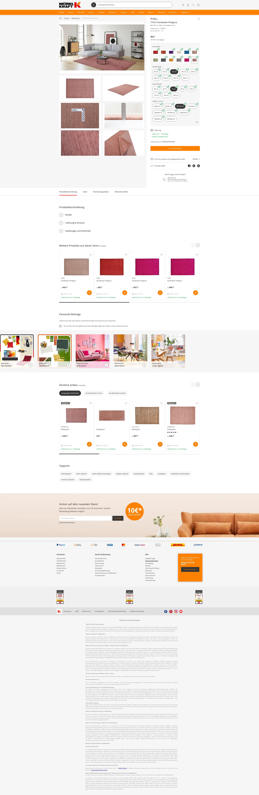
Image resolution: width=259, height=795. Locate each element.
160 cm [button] (183, 72)
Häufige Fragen (150, 558)
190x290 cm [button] (158, 119)
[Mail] (198, 166)
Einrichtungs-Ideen (101, 192)
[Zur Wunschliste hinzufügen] (199, 19)
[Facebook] (189, 166)
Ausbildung (149, 578)
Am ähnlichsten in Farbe (117, 393)
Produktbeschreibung (68, 192)
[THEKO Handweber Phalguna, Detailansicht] (80, 143)
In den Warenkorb (175, 148)
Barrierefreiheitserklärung (117, 611)
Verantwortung (150, 580)
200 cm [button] (193, 72)
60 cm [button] (156, 72)
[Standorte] (183, 5)
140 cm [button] (191, 89)
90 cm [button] (165, 72)
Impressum (67, 611)
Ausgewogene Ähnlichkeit (70, 393)
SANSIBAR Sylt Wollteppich (68, 401)
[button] (155, 52)
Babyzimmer (61, 563)
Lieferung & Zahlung (152, 568)
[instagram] (175, 611)
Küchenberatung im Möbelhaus (106, 573)
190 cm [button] (166, 95)
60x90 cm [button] (168, 106)
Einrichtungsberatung (102, 571)
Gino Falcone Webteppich (139, 401)
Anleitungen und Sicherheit (78, 231)
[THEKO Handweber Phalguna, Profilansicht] (123, 115)
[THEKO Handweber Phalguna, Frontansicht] (80, 88)
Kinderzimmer (61, 568)
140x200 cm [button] (158, 113)
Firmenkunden (100, 575)
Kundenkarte (99, 561)
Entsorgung (149, 563)
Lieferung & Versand (74, 222)
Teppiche (64, 465)
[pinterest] (170, 611)
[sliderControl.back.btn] (193, 245)
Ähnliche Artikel (121, 192)
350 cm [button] (185, 78)
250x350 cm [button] (171, 119)
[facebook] (165, 611)
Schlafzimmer (61, 561)
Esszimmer (60, 571)
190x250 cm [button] (184, 113)
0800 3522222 (172, 178)
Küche (59, 573)
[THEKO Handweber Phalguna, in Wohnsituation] (101, 47)
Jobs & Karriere (150, 575)
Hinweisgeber (99, 611)
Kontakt (147, 566)
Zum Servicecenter (190, 569)
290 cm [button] (175, 78)
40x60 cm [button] (157, 106)
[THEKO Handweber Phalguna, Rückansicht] (123, 143)
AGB (76, 611)
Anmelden (117, 518)
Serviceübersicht (100, 558)
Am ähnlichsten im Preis (94, 393)
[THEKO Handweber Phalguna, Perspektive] (123, 88)
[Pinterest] (194, 166)
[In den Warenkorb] (89, 292)
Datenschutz (86, 611)
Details (68, 214)
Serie (85, 192)
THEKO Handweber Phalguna (69, 252)
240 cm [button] (156, 78)
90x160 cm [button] (192, 106)
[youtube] (180, 611)
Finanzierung (99, 563)
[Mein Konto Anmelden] (188, 5)
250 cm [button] (166, 78)
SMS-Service (99, 566)
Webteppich (99, 401)
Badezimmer (61, 566)
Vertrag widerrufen (151, 561)
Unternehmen (150, 573)
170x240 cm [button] (171, 113)
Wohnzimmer (61, 558)
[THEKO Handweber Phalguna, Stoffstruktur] (80, 115)
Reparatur (148, 571)
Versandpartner (168, 142)
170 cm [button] (156, 95)
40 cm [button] (156, 89)
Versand (162, 40)
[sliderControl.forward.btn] (198, 245)
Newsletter (98, 568)
